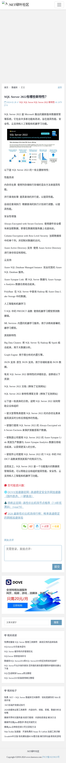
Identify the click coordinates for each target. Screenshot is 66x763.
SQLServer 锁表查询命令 (15, 656)
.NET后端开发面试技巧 (14, 705)
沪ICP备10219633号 (51, 757)
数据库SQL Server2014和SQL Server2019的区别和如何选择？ (31, 661)
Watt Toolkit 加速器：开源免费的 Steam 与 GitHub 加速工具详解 (32, 732)
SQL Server (28, 102)
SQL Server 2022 (41, 102)
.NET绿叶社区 (18, 5)
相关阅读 (12, 635)
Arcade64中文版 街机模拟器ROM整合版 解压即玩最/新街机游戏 (32, 736)
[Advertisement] (33, 47)
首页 (6, 87)
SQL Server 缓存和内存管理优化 (18, 651)
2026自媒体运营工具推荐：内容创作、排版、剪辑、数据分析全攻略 (32, 711)
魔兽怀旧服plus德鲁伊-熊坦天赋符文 (20, 722)
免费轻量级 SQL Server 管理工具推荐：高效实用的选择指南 (31, 642)
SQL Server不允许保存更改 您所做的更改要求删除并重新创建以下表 (32, 667)
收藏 (55, 526)
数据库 (15, 87)
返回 (60, 87)
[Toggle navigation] (59, 4)
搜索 (56, 622)
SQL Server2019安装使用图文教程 (19, 678)
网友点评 (9, 540)
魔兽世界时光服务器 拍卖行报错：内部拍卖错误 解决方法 (30, 717)
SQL (21, 102)
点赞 (45, 526)
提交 (57, 566)
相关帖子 (12, 690)
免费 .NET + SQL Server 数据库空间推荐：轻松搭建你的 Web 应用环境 (32, 699)
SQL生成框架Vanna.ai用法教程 (17, 673)
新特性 (52, 102)
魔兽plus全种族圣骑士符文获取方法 (20, 727)
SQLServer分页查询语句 (15, 647)
